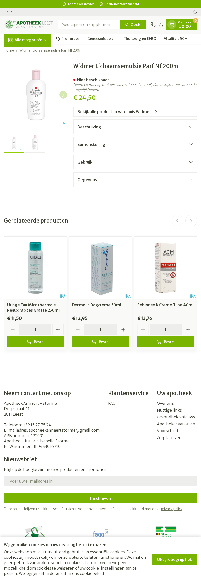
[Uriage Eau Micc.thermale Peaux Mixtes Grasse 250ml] (35, 268)
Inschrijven (100, 498)
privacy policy (171, 509)
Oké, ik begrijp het (174, 559)
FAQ (112, 403)
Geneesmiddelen (101, 38)
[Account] (161, 24)
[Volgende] (63, 95)
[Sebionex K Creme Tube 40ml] (165, 268)
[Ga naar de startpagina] (28, 25)
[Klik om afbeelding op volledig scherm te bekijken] (36, 95)
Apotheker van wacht (177, 423)
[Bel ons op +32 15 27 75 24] (153, 24)
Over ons (165, 403)
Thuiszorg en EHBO (140, 38)
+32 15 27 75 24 (37, 424)
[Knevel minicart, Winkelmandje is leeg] (171, 24)
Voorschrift (168, 430)
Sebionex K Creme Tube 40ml (165, 304)
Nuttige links (169, 410)
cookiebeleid (92, 573)
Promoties (70, 38)
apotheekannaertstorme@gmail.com (64, 430)
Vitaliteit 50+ (175, 38)
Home (9, 50)
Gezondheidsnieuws (176, 417)
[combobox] (89, 24)
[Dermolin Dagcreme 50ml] (100, 268)
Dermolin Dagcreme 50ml (96, 304)
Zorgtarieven (169, 437)
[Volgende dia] (191, 220)
